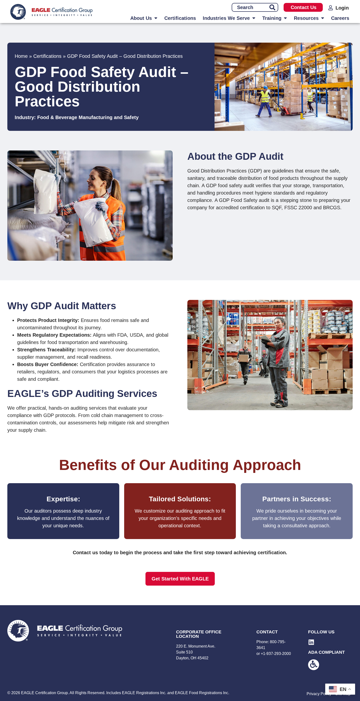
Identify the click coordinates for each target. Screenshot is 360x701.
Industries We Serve (226, 18)
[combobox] (249, 7)
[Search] (272, 7)
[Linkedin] (311, 642)
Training (271, 18)
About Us (141, 18)
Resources (306, 18)
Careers (340, 18)
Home (21, 56)
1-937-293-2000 (277, 654)
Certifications (180, 18)
